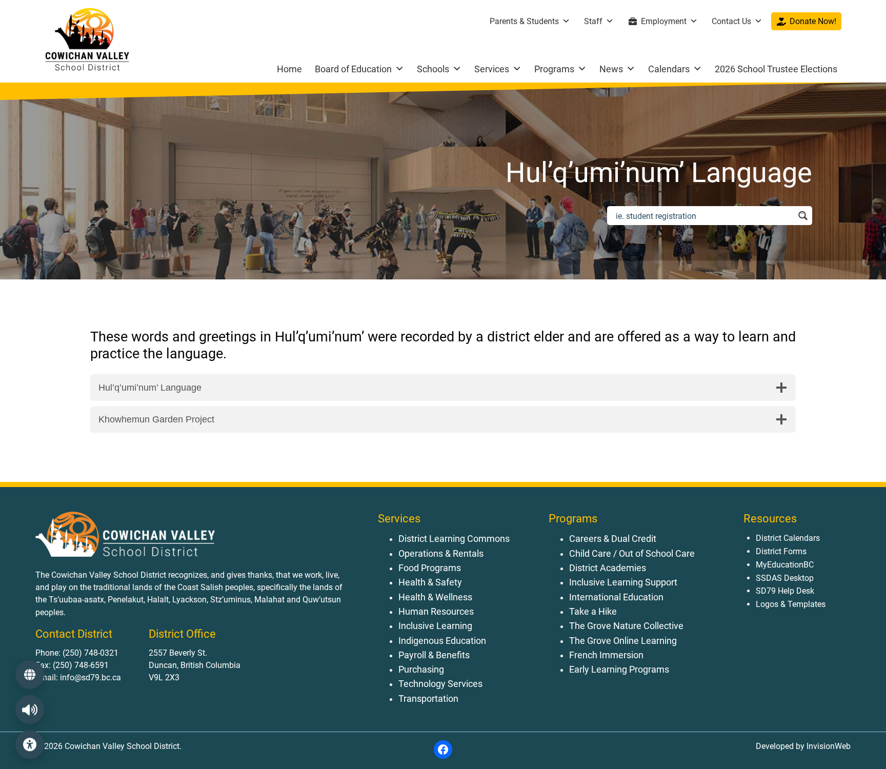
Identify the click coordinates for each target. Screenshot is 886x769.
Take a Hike (593, 611)
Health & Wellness (435, 597)
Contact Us (731, 21)
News (611, 69)
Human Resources (436, 611)
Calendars (669, 69)
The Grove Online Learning (623, 641)
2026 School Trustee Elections (776, 69)
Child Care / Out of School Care (632, 554)
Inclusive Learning (435, 626)
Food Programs (429, 568)
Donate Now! (813, 21)
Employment (664, 21)
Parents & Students (524, 21)
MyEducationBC (785, 565)
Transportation (428, 699)
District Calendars (788, 538)
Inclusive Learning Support (623, 582)
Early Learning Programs (619, 669)
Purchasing (421, 669)
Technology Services (440, 684)
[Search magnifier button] (802, 215)
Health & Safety (430, 582)
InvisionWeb (827, 746)
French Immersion (606, 655)
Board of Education (353, 69)
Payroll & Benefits (434, 655)
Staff (593, 21)
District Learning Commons (454, 539)
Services (491, 69)
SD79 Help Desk (785, 591)
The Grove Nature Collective (626, 626)
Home (289, 69)
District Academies (607, 568)
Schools (433, 69)
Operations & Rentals (441, 554)
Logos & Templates (790, 604)
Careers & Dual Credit (612, 539)
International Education (616, 597)
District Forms (781, 551)
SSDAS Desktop (785, 578)
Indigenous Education (442, 641)
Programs (554, 69)
